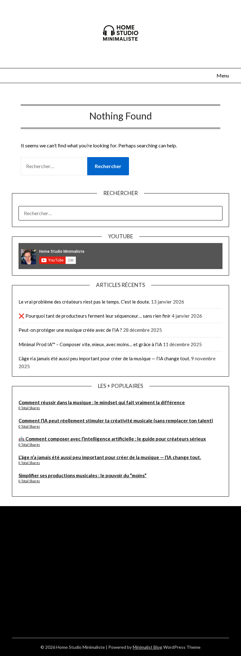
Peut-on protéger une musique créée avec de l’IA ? (70, 330)
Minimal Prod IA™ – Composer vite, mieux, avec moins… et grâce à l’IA (90, 344)
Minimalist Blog (147, 647)
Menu (223, 75)
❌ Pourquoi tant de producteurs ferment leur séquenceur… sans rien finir (95, 316)
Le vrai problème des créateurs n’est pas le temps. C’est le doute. (84, 301)
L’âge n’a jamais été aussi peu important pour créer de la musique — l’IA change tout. (104, 358)
